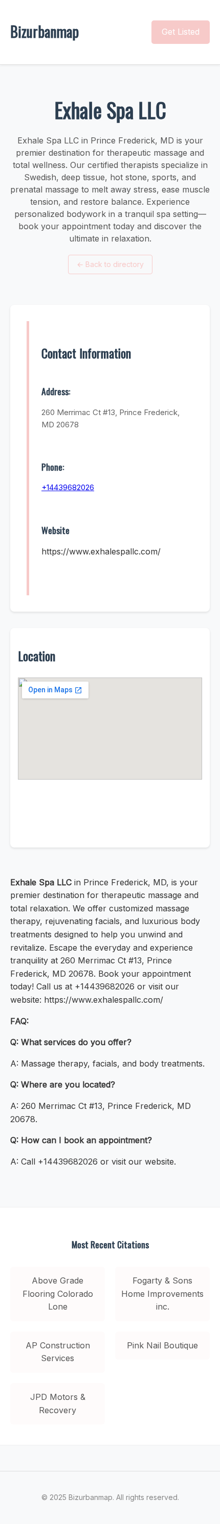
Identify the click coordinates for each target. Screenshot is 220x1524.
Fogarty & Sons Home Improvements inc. (162, 1293)
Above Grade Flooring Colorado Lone (58, 1293)
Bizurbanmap (44, 31)
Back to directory (110, 264)
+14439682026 (67, 487)
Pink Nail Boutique (162, 1345)
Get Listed (181, 32)
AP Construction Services (58, 1352)
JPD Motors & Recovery (57, 1403)
